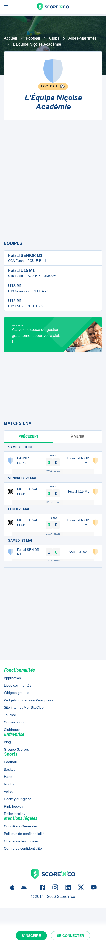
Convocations (14, 722)
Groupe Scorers (16, 749)
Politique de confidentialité (24, 834)
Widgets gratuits (16, 693)
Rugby (9, 784)
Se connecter (70, 936)
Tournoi (10, 715)
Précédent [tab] (28, 436)
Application (12, 678)
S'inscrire (31, 936)
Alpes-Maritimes (82, 38)
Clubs (54, 38)
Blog (7, 742)
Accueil (10, 38)
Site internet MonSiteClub (24, 707)
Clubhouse (12, 730)
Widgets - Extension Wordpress (28, 700)
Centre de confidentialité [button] (23, 848)
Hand (8, 777)
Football (33, 38)
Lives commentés (17, 685)
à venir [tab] (77, 436)
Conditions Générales (21, 826)
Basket (9, 769)
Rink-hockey (13, 806)
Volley (8, 791)
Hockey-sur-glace (17, 799)
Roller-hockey (14, 814)
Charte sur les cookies (21, 841)
